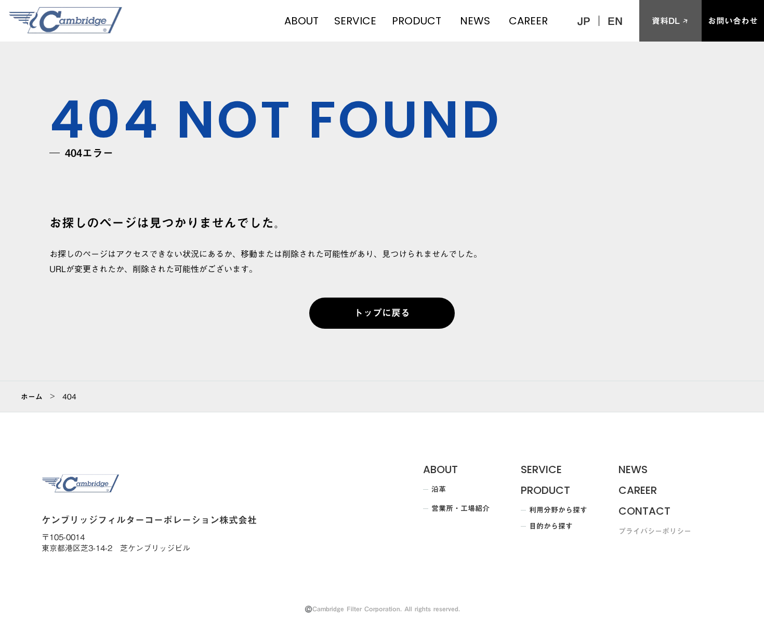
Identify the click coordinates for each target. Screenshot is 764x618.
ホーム (32, 396)
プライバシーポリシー (654, 532)
